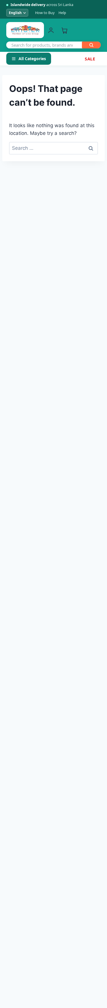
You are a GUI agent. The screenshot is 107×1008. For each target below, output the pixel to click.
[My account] (50, 30)
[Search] (91, 45)
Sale (90, 59)
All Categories (32, 58)
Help (62, 12)
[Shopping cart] (64, 30)
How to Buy (44, 12)
